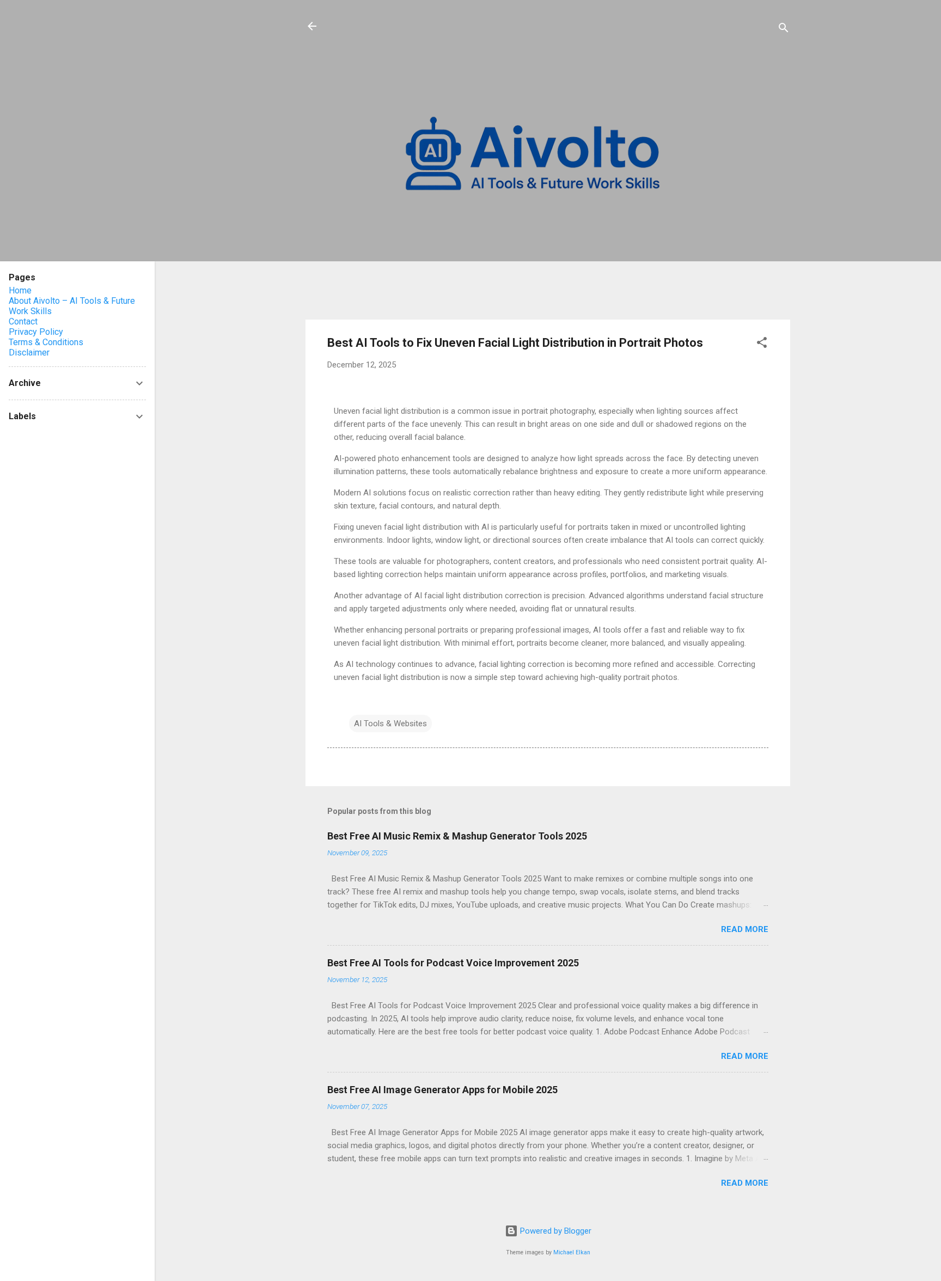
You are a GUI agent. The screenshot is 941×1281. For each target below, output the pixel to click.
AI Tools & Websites (390, 723)
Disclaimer (29, 352)
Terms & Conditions (46, 342)
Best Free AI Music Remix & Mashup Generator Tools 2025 (457, 836)
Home (20, 290)
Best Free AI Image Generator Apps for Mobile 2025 (442, 1089)
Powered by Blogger (554, 1231)
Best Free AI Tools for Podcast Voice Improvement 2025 (453, 963)
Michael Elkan (571, 1252)
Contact (23, 321)
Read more (744, 929)
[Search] (783, 29)
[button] (761, 344)
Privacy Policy (36, 332)
